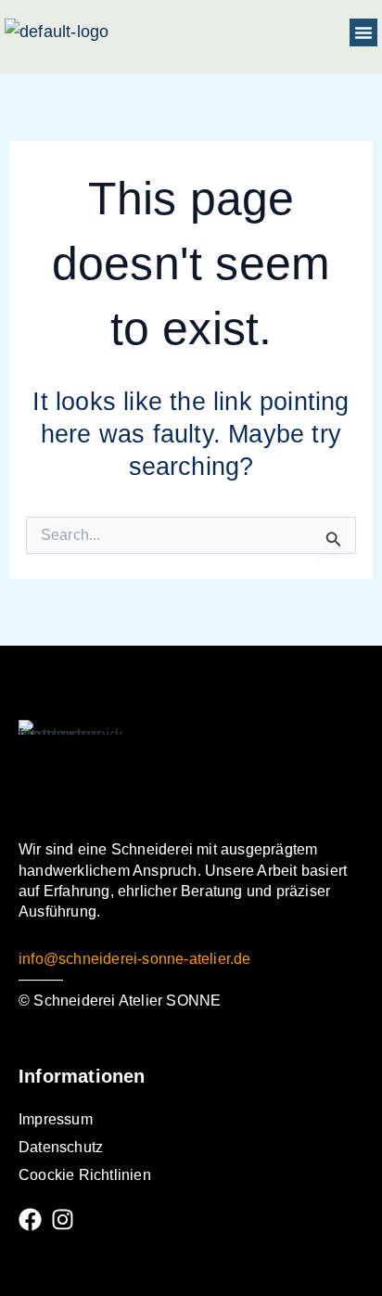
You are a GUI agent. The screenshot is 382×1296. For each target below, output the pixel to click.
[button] (363, 32)
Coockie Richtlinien (85, 1175)
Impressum (56, 1119)
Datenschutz (61, 1147)
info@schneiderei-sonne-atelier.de (135, 959)
